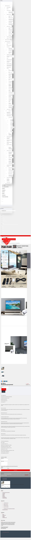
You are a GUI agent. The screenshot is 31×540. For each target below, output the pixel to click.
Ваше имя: (2, 458)
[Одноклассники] (2, 381)
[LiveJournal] (6, 381)
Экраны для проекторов (4, 242)
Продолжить (15, 470)
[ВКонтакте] (1, 381)
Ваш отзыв (2, 461)
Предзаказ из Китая (3, 241)
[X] (4, 381)
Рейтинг (2, 467)
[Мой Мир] (3, 381)
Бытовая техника (3, 240)
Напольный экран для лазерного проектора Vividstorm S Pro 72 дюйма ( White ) (13, 484)
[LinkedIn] (5, 381)
